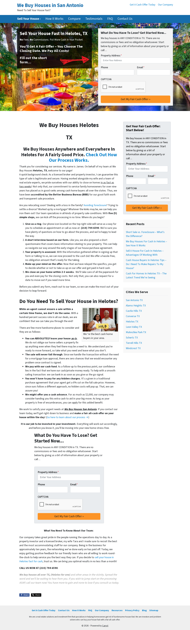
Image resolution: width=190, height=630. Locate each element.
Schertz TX (132, 337)
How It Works (54, 18)
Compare (74, 18)
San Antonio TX (134, 300)
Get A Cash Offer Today (142, 5)
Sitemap (153, 610)
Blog (144, 610)
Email (140, 67)
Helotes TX (132, 321)
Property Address (111, 55)
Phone (104, 67)
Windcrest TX (133, 348)
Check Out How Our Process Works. (83, 157)
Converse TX (133, 316)
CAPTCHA (106, 79)
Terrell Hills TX (134, 343)
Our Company (165, 5)
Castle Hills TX (134, 311)
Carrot (105, 625)
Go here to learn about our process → (67, 417)
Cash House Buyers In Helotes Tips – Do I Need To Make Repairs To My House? (146, 264)
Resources (117, 610)
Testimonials (93, 18)
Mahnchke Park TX (136, 332)
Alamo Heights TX (136, 305)
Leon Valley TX (134, 327)
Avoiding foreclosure (95, 205)
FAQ (110, 18)
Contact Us (125, 18)
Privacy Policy (132, 610)
